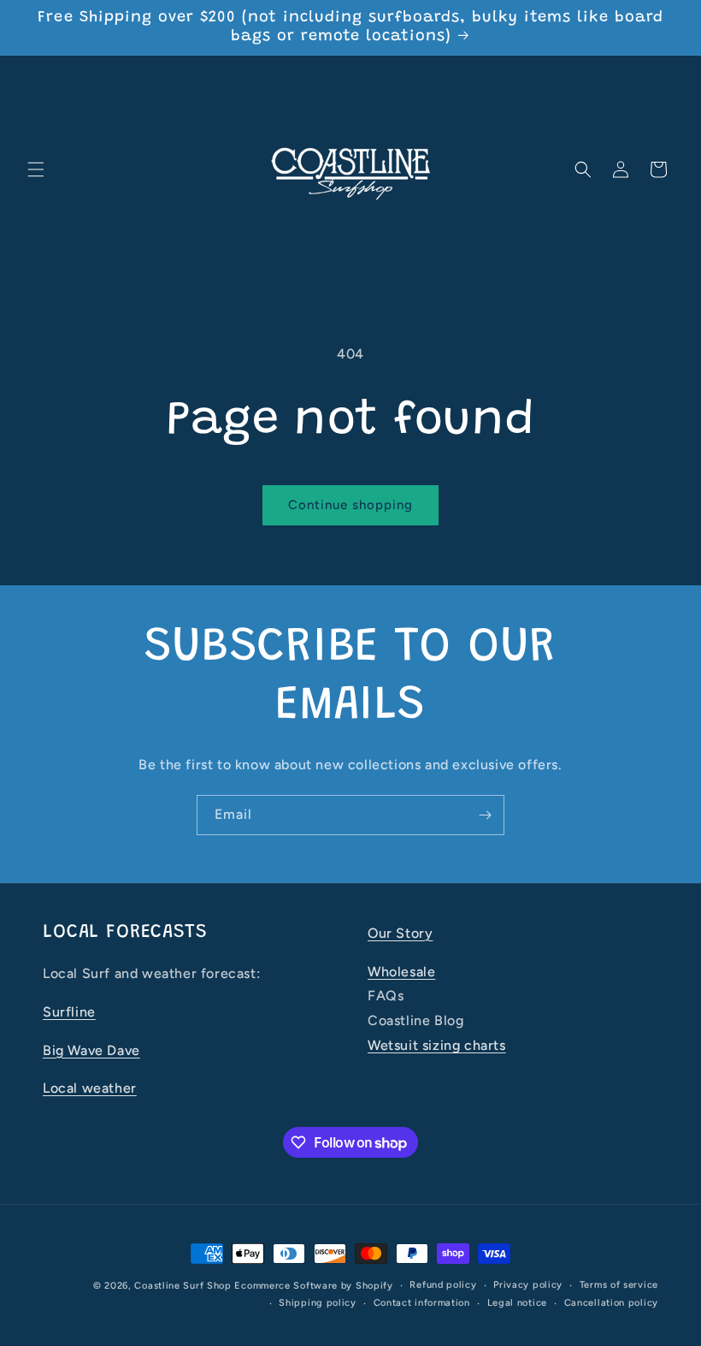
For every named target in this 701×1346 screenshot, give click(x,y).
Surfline (69, 1012)
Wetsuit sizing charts (437, 1045)
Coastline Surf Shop (182, 1285)
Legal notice (517, 1302)
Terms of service (619, 1284)
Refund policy (442, 1284)
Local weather (90, 1088)
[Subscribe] (485, 815)
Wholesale (401, 972)
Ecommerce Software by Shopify (313, 1285)
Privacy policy (528, 1284)
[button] (36, 169)
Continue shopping (350, 505)
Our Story (400, 933)
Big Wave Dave (91, 1050)
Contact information (422, 1302)
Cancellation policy (611, 1302)
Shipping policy (317, 1302)
